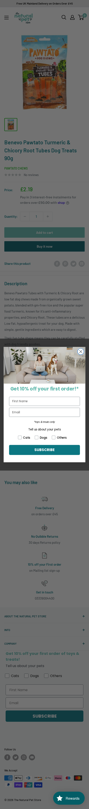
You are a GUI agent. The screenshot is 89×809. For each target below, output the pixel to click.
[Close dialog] (81, 351)
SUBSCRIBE (44, 450)
